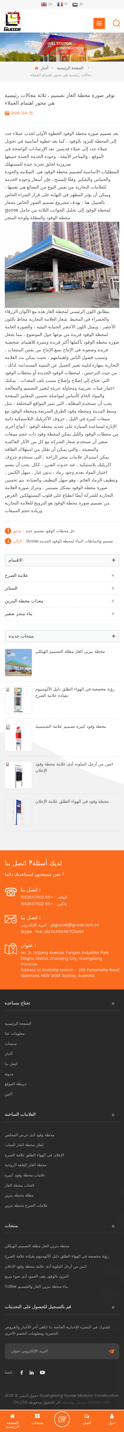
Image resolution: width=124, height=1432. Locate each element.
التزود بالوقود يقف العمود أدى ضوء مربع (36, 1276)
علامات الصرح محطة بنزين (26, 1206)
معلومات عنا (14, 1034)
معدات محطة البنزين (24, 601)
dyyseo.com (99, 1402)
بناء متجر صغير (18, 613)
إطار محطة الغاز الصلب (24, 1145)
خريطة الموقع (16, 1084)
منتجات (11, 1044)
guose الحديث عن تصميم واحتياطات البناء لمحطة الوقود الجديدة (72, 541)
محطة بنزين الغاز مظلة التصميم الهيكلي (70, 652)
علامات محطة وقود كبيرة (25, 1175)
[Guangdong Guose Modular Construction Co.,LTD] (12, 21)
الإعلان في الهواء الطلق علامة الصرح (34, 1155)
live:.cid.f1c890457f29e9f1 (60, 932)
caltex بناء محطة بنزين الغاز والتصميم (36, 1287)
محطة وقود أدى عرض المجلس (29, 1135)
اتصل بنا (11, 1064)
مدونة (9, 1074)
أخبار (44, 68)
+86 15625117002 (37, 897)
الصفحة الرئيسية (70, 68)
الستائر (11, 588)
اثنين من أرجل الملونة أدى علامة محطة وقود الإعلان (74, 767)
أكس (8, 1094)
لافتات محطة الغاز (19, 1185)
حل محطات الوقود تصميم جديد (50, 531)
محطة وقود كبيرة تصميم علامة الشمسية (70, 727)
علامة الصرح (16, 575)
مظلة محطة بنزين (19, 1195)
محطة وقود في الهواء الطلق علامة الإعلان (72, 802)
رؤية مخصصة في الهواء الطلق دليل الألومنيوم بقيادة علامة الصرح (74, 692)
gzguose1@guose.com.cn (75, 925)
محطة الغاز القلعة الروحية (25, 1165)
